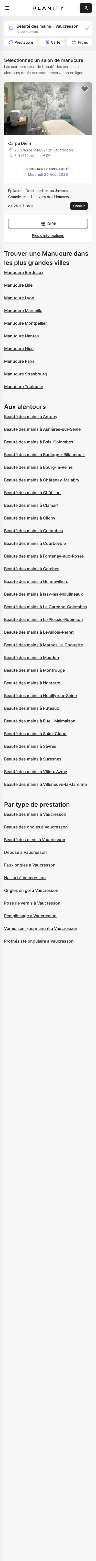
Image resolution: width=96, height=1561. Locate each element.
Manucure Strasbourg (25, 373)
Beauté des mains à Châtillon (32, 492)
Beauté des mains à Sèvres (30, 746)
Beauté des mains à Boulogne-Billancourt (44, 454)
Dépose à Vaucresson (25, 852)
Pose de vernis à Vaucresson (32, 903)
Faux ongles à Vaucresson (30, 865)
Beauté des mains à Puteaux (31, 708)
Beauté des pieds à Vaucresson (34, 839)
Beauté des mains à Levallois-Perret (39, 632)
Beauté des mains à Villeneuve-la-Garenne (45, 784)
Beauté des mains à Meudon (31, 657)
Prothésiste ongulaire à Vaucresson (39, 941)
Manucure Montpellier (25, 323)
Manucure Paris (19, 361)
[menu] (7, 8)
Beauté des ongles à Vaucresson (36, 826)
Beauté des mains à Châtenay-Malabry (41, 479)
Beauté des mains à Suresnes (32, 758)
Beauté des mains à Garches (31, 568)
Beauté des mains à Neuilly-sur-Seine (40, 695)
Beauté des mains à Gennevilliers (36, 581)
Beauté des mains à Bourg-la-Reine (38, 467)
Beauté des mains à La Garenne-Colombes (45, 606)
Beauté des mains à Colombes (33, 530)
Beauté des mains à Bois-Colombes (38, 441)
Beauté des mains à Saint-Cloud (35, 733)
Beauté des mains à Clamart (31, 505)
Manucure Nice (19, 348)
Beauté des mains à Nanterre (32, 682)
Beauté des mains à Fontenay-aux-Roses (44, 556)
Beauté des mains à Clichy (29, 518)
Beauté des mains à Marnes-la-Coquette (43, 644)
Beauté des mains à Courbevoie (35, 543)
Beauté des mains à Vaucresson (35, 814)
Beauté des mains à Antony (30, 416)
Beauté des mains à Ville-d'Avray (35, 771)
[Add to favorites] (85, 89)
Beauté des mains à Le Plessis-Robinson (43, 619)
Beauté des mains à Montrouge (34, 670)
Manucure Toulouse (23, 386)
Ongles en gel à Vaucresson (31, 890)
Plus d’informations (48, 235)
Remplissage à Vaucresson (30, 915)
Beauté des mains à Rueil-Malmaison (40, 720)
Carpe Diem (19, 143)
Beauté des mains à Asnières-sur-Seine (42, 429)
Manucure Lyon (19, 297)
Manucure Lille (18, 285)
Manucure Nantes (21, 335)
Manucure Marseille (23, 310)
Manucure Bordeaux (24, 272)
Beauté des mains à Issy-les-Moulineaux (43, 594)
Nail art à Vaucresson (25, 877)
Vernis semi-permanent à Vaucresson (40, 928)
